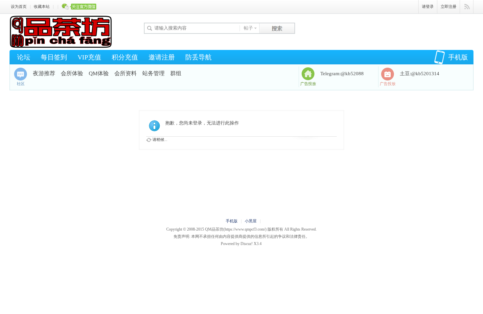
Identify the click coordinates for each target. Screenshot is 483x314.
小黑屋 (251, 221)
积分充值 (125, 57)
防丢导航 (198, 57)
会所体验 (72, 73)
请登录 (428, 6)
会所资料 (125, 73)
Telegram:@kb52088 (342, 73)
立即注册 (448, 6)
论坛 (23, 57)
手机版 (458, 57)
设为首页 (19, 6)
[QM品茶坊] (61, 46)
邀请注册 (162, 57)
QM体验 (99, 73)
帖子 (248, 28)
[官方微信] (79, 7)
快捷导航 (466, 7)
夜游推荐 (44, 73)
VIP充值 (89, 57)
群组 (175, 73)
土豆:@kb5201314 (419, 73)
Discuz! (247, 243)
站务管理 (153, 73)
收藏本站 (42, 6)
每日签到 (54, 57)
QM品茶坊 (214, 229)
